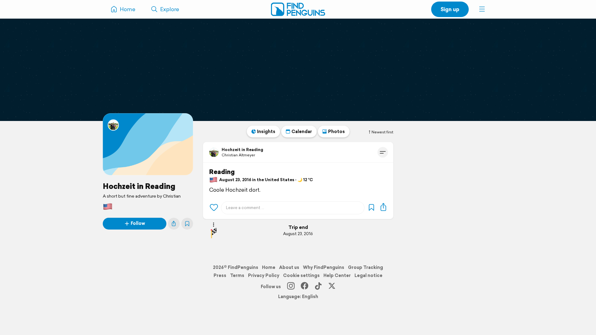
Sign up (449, 9)
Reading (222, 172)
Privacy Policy (263, 275)
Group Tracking (365, 267)
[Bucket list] (187, 224)
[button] (482, 9)
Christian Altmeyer (238, 155)
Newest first (382, 132)
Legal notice (368, 275)
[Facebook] (304, 287)
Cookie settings (301, 275)
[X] (332, 287)
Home (268, 267)
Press (220, 275)
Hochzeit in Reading (139, 186)
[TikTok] (318, 287)
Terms (237, 275)
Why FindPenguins (323, 267)
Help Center (337, 275)
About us (289, 267)
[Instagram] (291, 287)
